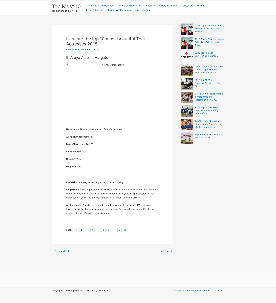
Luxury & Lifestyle (168, 5)
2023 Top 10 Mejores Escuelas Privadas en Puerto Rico (209, 83)
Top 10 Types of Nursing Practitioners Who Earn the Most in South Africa (208, 124)
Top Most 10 (66, 6)
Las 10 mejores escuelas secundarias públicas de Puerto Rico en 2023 (209, 69)
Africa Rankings (143, 10)
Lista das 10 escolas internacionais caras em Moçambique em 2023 (209, 96)
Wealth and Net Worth (129, 5)
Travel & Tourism (94, 10)
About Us (207, 290)
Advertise (219, 290)
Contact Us (178, 290)
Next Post (166, 251)
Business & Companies (119, 10)
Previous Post (60, 251)
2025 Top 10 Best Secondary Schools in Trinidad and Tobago (209, 28)
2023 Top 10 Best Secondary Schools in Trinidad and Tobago (209, 42)
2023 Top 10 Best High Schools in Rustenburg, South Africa (206, 110)
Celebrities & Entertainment (100, 5)
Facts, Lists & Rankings (193, 5)
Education (150, 5)
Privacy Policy (193, 290)
